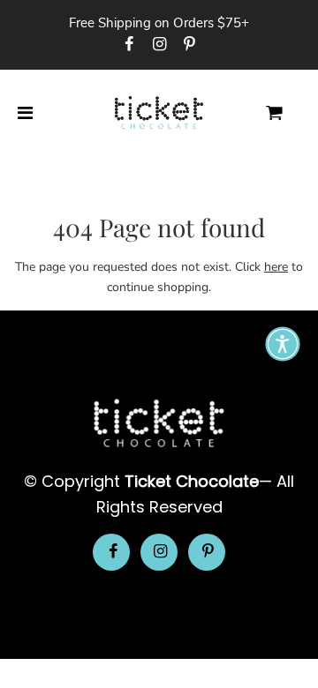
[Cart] (288, 114)
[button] (282, 344)
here (276, 266)
